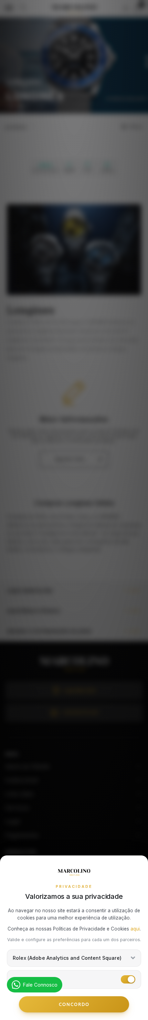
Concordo (74, 1004)
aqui (135, 929)
